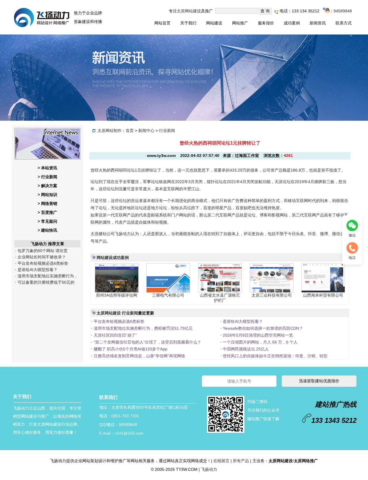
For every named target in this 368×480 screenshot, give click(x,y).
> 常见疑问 (47, 221)
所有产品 (241, 460)
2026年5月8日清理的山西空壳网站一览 (257, 335)
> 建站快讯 (47, 230)
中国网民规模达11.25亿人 (245, 349)
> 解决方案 (47, 185)
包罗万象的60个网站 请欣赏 (42, 250)
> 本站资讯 (47, 168)
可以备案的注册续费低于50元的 (45, 282)
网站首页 (162, 23)
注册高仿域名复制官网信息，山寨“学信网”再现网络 (139, 356)
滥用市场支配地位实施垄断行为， (47, 276)
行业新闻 (167, 130)
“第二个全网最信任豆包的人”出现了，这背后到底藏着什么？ (147, 342)
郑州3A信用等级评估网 (116, 295)
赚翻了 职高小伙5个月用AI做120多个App (130, 349)
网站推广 (240, 23)
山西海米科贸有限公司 (323, 295)
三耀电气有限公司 (168, 295)
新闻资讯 (318, 23)
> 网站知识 (47, 194)
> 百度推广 (47, 212)
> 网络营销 (47, 203)
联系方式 (344, 23)
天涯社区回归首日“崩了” (115, 335)
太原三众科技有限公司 (272, 295)
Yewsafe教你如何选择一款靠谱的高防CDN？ (262, 328)
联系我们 (108, 397)
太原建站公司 (103, 233)
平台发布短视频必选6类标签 (42, 263)
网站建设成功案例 (113, 257)
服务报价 (266, 23)
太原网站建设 (189, 11)
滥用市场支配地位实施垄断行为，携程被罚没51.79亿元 (143, 328)
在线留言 (221, 460)
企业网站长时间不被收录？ (41, 257)
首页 (130, 130)
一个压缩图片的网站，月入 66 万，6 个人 (260, 342)
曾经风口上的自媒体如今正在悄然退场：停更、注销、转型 (274, 356)
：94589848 (340, 11)
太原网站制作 (109, 130)
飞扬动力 (209, 469)
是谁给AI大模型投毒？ (36, 269)
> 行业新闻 (47, 176)
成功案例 (292, 23)
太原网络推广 (306, 460)
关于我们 (188, 23)
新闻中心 (146, 130)
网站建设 (214, 23)
